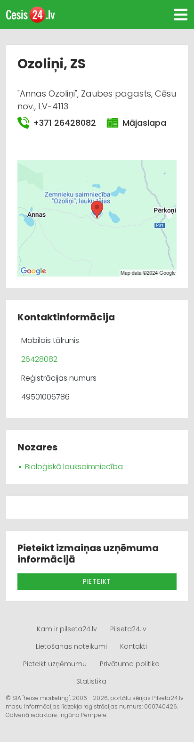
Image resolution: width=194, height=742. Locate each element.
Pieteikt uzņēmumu (55, 664)
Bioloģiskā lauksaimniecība (74, 466)
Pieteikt (97, 581)
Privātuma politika (130, 664)
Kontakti (133, 646)
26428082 (39, 359)
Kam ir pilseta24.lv (67, 629)
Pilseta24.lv (128, 629)
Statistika (91, 681)
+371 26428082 (64, 123)
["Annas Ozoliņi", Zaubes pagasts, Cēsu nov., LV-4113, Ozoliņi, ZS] (97, 217)
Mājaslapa (143, 123)
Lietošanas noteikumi (71, 646)
